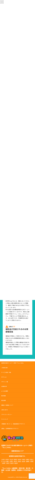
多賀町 (3, 463)
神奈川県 (22, 468)
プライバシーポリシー (6, 414)
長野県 (13, 470)
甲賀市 (23, 459)
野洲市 (19, 459)
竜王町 (15, 461)
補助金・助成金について (7, 405)
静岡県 (15, 468)
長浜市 (12, 463)
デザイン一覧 (4, 381)
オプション (4, 377)
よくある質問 (4, 391)
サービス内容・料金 (6, 372)
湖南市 (27, 459)
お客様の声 (4, 386)
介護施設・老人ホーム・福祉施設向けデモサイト (13, 424)
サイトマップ (4, 419)
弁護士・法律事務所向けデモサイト (10, 428)
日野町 (11, 461)
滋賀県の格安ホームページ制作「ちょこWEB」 (12, 363)
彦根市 (19, 461)
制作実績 (3, 395)
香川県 (28, 468)
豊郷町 (27, 461)
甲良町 (31, 461)
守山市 (11, 459)
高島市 (16, 463)
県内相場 (3, 400)
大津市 (3, 459)
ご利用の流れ (4, 367)
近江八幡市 (6, 461)
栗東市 (15, 459)
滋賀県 (19, 470)
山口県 (8, 470)
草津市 (7, 459)
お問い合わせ (4, 410)
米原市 (7, 463)
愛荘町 (23, 461)
